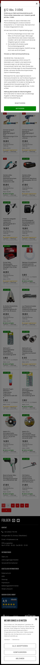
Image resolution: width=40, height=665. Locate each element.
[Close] (36, 3)
